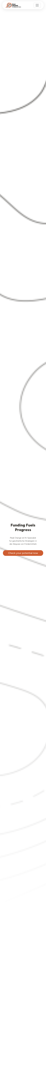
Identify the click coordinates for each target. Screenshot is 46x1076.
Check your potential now (23, 553)
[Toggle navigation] (37, 5)
